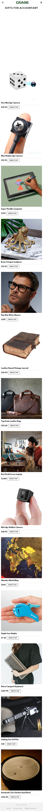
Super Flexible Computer (12, 209)
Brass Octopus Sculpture (11, 262)
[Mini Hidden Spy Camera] (21, 133)
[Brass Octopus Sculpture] (21, 239)
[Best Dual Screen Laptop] (21, 451)
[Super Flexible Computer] (21, 186)
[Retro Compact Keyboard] (21, 663)
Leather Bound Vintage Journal (14, 368)
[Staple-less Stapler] (21, 610)
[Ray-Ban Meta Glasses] (21, 292)
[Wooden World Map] (21, 557)
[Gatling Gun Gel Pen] (21, 716)
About (9, 808)
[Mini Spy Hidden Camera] (21, 504)
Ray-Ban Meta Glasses (10, 315)
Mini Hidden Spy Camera (12, 156)
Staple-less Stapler (9, 633)
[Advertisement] (21, 33)
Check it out (13, 107)
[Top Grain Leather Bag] (21, 398)
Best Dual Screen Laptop (11, 474)
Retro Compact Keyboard (12, 687)
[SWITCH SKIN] (41, 2)
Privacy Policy (17, 808)
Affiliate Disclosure (30, 808)
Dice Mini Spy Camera (10, 103)
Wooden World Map (9, 580)
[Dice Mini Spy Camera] (21, 80)
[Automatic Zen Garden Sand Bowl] (21, 769)
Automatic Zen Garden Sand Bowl (16, 793)
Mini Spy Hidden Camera (12, 527)
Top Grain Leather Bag (11, 421)
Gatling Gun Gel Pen (10, 740)
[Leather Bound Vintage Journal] (21, 345)
